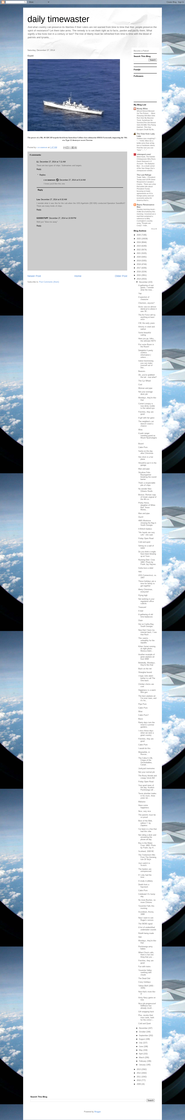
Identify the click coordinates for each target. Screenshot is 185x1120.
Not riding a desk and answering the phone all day (147, 837)
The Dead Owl (144, 978)
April (141, 1054)
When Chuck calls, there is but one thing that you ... (146, 954)
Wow (140, 711)
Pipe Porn (142, 704)
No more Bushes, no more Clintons (147, 901)
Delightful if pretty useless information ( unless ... (145, 353)
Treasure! (142, 607)
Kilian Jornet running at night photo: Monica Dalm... (146, 648)
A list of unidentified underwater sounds (147, 928)
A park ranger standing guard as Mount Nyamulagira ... (147, 436)
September (144, 1035)
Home (77, 276)
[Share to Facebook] (72, 147)
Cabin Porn (143, 447)
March (142, 1057)
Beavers (141, 371)
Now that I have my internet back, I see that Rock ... (147, 632)
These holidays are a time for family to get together (147, 583)
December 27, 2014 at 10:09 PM (62, 218)
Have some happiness (143, 806)
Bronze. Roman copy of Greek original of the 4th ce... (147, 497)
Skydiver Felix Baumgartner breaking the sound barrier (147, 475)
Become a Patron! (141, 51)
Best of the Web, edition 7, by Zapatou (145, 823)
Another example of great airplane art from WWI (146, 656)
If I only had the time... (144, 876)
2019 (139, 261)
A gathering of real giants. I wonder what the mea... (146, 287)
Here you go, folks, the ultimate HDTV (147, 339)
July (141, 1043)
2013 (139, 1069)
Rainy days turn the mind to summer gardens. (146, 724)
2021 (139, 253)
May (141, 1050)
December (143, 282)
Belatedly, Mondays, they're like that (146, 664)
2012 (139, 1073)
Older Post (121, 276)
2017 (139, 268)
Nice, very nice (144, 811)
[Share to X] (70, 147)
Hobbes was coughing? (146, 139)
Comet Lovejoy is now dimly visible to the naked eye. (146, 406)
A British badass (145, 529)
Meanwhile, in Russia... (144, 753)
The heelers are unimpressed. (145, 870)
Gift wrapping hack (146, 1012)
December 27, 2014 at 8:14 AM (73, 180)
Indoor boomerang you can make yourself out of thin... (145, 364)
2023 (139, 246)
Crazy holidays (144, 982)
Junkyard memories (146, 768)
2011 (139, 1077)
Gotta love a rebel (145, 568)
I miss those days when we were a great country (146, 733)
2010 (139, 1080)
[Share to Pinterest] (75, 147)
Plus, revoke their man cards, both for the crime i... (146, 1017)
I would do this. (144, 748)
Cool (140, 384)
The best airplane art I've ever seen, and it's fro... (147, 698)
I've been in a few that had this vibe (147, 830)
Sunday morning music (146, 209)
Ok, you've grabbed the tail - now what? (147, 376)
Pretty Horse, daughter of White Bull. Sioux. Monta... (146, 506)
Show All (154, 229)
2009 (139, 1084)
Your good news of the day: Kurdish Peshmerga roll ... (146, 787)
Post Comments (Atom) (49, 282)
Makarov (142, 802)
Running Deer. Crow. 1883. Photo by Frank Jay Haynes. (147, 562)
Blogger (97, 1112)
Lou (38, 199)
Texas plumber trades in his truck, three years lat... (147, 795)
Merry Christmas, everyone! (145, 590)
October (142, 1032)
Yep (139, 293)
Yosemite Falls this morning (146, 907)
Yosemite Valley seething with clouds (145, 972)
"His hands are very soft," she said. (146, 533)
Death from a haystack (143, 885)
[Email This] (64, 147)
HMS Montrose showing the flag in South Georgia (147, 523)
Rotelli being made (146, 933)
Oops (140, 620)
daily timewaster (58, 19)
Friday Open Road (145, 538)
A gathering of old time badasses (145, 615)
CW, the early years (146, 323)
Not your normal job (146, 772)
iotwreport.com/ (144, 154)
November (143, 1028)
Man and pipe (144, 469)
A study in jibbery (145, 881)
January (142, 1065)
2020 (139, 257)
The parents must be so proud (147, 816)
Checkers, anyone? (146, 303)
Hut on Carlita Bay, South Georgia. (146, 625)
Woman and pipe (145, 388)
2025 (139, 239)
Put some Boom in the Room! (146, 345)
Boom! (141, 444)
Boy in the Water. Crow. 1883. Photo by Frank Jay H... (147, 845)
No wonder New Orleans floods (145, 490)
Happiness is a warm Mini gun (147, 691)
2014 (139, 279)
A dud (140, 611)
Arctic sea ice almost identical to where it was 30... (147, 309)
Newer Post (34, 276)
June (141, 1046)
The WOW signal (145, 924)
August (142, 1039)
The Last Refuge (144, 175)
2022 (139, 250)
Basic (140, 719)
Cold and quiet (144, 542)
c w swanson (49, 180)
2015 (139, 275)
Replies (42, 175)
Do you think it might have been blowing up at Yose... (147, 554)
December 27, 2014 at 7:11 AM (53, 162)
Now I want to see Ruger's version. (146, 919)
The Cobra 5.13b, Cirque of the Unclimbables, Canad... (145, 761)
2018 (139, 264)
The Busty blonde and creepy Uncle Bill (147, 777)
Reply (39, 169)
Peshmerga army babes (145, 947)
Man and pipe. (144, 513)
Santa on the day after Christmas (145, 452)
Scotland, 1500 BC (146, 851)
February (143, 1061)
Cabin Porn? (143, 715)
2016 (139, 272)
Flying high (142, 595)
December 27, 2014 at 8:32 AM (54, 199)
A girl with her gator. (146, 418)
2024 (139, 242)
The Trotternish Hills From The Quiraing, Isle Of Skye (147, 857)
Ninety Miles (142, 109)
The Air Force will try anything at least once (147, 317)
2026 (139, 235)
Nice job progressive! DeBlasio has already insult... (147, 1005)
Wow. (140, 430)
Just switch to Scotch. (144, 864)
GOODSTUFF (42, 218)
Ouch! (140, 517)
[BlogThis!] (67, 147)
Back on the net (145, 669)
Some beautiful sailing (144, 334)
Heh (140, 572)
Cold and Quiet (144, 1023)
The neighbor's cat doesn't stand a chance (146, 423)
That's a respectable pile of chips (146, 484)
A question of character (143, 298)
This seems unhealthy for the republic (146, 640)
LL (38, 162)
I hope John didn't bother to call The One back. (146, 678)
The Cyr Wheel (144, 381)
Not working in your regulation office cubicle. (146, 601)
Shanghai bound (145, 672)
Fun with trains (144, 966)
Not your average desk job (145, 393)
